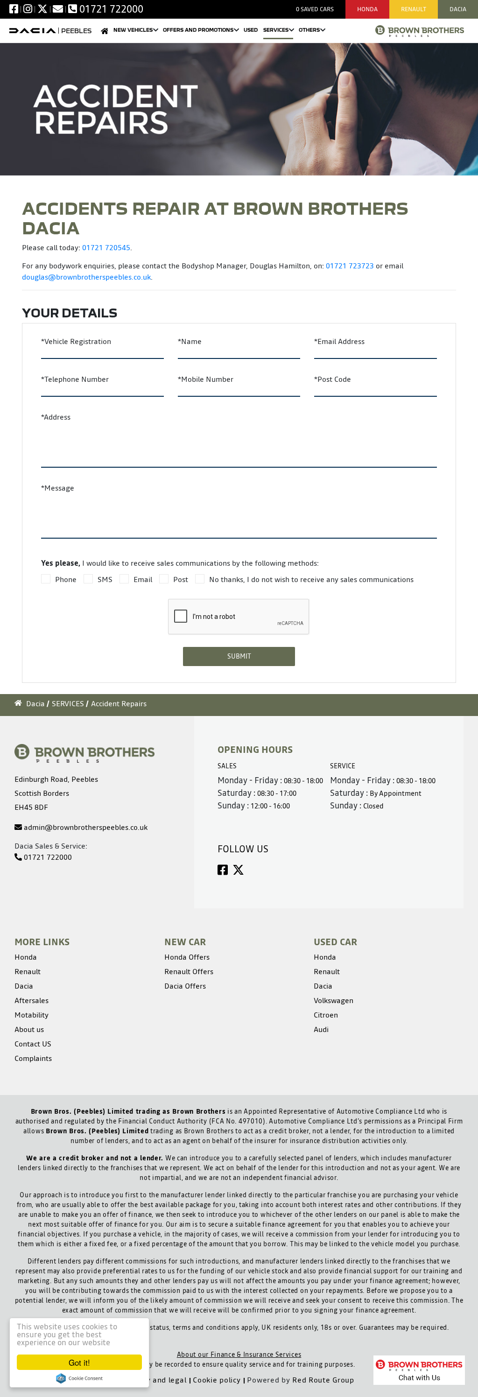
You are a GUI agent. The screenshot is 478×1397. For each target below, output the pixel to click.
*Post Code (332, 379)
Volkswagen (333, 1000)
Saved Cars (315, 9)
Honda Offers (187, 957)
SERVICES (68, 703)
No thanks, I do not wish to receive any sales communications (311, 579)
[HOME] (104, 33)
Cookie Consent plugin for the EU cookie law (79, 1378)
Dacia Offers (185, 986)
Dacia (458, 9)
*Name (190, 341)
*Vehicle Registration (76, 341)
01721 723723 (350, 265)
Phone (66, 579)
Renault (413, 9)
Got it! (79, 1362)
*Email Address (339, 341)
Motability (31, 1015)
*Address (55, 417)
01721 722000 (47, 857)
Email (143, 579)
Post (180, 579)
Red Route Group (323, 1380)
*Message (57, 487)
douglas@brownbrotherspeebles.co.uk (86, 277)
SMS (105, 579)
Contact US (32, 1044)
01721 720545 (106, 247)
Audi (321, 1029)
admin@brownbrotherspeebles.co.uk (85, 827)
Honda (367, 9)
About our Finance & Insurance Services (239, 1354)
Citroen (326, 1015)
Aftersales (31, 1000)
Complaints (33, 1058)
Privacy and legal (155, 1380)
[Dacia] (32, 30)
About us (29, 1029)
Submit (239, 656)
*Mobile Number (205, 379)
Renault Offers (188, 971)
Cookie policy (216, 1380)
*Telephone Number (75, 379)
